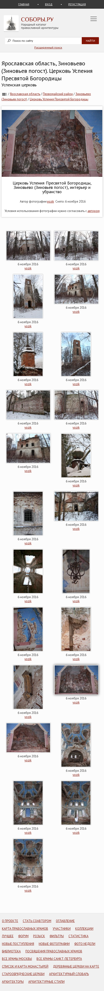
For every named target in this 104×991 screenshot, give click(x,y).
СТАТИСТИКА (78, 936)
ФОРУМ (23, 936)
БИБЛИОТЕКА (11, 951)
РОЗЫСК (39, 936)
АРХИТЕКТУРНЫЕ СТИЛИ (46, 982)
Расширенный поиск (48, 47)
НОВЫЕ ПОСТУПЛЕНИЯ (18, 944)
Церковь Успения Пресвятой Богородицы (59, 99)
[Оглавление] (4, 94)
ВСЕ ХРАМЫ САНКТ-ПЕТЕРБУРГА (59, 959)
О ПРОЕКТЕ (10, 921)
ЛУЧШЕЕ (8, 936)
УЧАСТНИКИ (62, 929)
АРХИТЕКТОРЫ (13, 982)
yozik (50, 201)
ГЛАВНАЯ (23, 4)
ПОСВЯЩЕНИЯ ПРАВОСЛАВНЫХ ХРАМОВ (53, 951)
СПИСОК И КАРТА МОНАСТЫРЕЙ (25, 966)
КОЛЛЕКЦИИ (84, 929)
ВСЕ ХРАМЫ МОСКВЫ (17, 959)
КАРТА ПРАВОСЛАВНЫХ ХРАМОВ (25, 929)
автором (94, 211)
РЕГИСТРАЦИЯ (77, 4)
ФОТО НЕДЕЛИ (84, 944)
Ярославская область (25, 94)
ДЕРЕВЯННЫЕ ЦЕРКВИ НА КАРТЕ (76, 966)
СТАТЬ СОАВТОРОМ (37, 921)
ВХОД (48, 4)
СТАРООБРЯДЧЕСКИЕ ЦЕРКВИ (23, 974)
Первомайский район (58, 94)
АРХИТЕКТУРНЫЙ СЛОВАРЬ (69, 974)
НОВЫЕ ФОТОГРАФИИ (54, 944)
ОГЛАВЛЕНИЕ (65, 921)
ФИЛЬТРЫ (57, 936)
